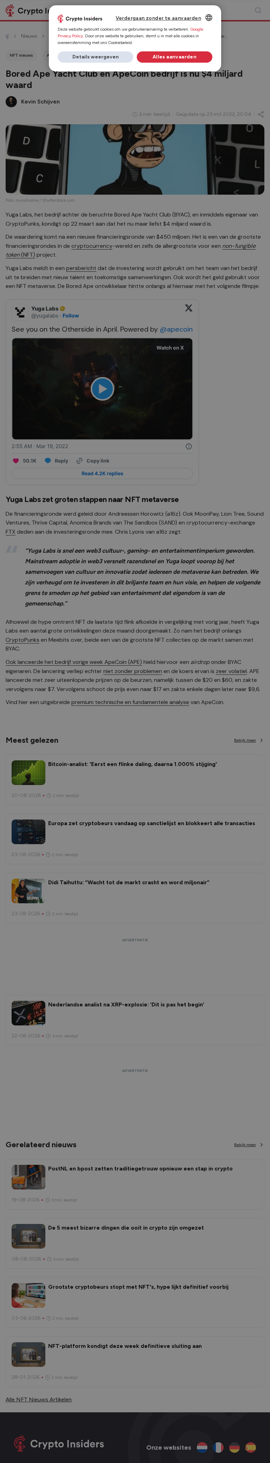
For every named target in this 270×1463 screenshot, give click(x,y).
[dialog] (135, 38)
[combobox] (208, 17)
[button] (95, 57)
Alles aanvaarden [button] (175, 57)
